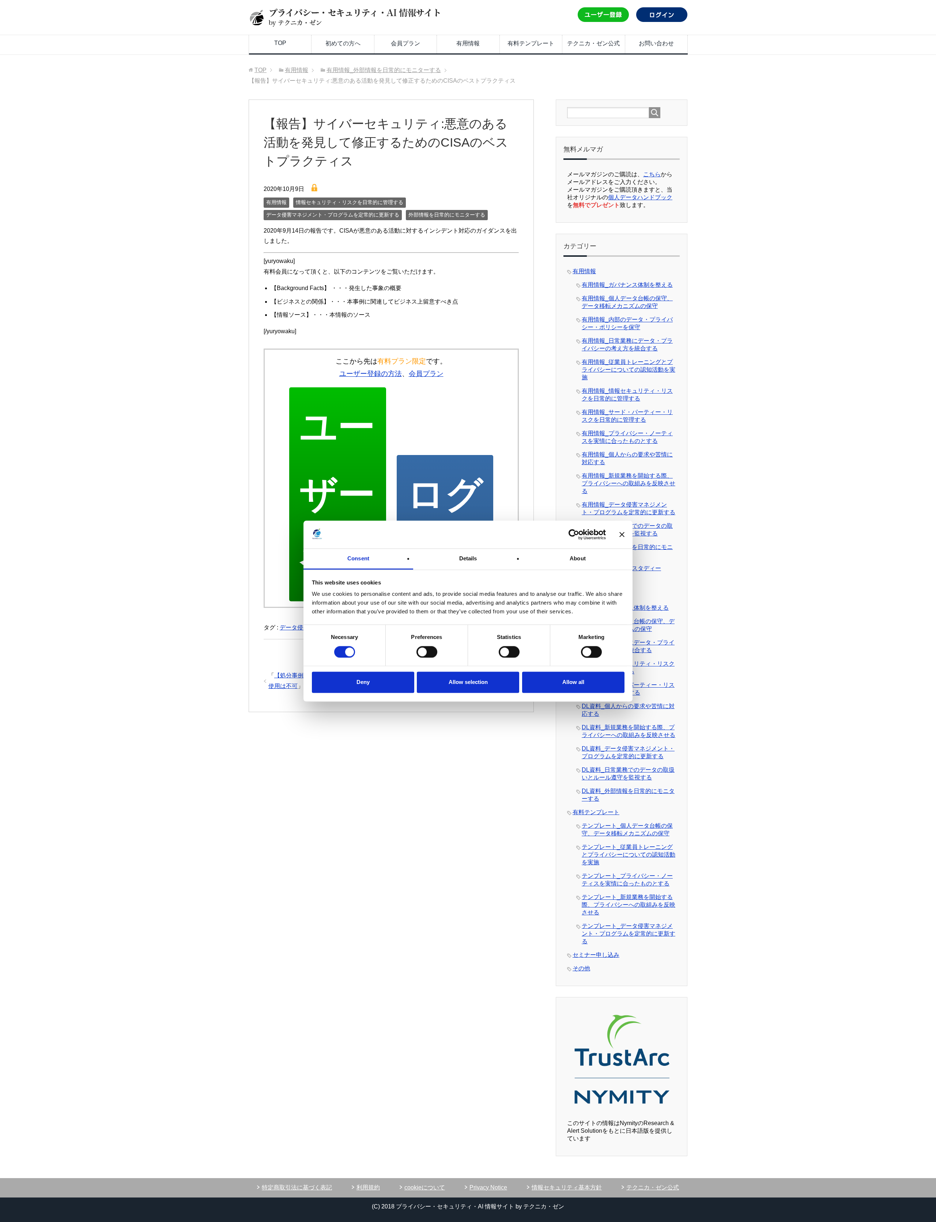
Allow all (573, 682)
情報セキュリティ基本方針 (567, 1187)
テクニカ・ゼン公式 (593, 43)
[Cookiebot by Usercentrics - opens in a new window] (574, 534)
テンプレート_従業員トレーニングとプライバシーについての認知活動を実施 (628, 854)
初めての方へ (343, 43)
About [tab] (578, 559)
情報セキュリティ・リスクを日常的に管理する (349, 202)
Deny (363, 682)
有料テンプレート (530, 43)
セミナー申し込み (596, 955)
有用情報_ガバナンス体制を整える (627, 285)
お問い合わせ (656, 43)
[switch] (426, 652)
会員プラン (405, 43)
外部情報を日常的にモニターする (446, 215)
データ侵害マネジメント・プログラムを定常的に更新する (332, 215)
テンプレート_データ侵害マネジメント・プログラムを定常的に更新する (628, 933)
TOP (280, 43)
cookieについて (424, 1187)
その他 (581, 968)
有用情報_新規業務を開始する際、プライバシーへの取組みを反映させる (628, 483)
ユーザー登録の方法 (370, 373)
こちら (652, 174)
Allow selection (468, 682)
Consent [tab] (358, 559)
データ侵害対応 (300, 627)
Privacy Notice (488, 1187)
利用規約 (368, 1187)
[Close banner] (621, 534)
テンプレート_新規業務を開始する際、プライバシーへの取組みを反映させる (628, 904)
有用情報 (468, 43)
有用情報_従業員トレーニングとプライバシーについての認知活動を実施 (628, 369)
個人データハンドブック (640, 197)
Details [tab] (468, 559)
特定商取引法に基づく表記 (297, 1187)
